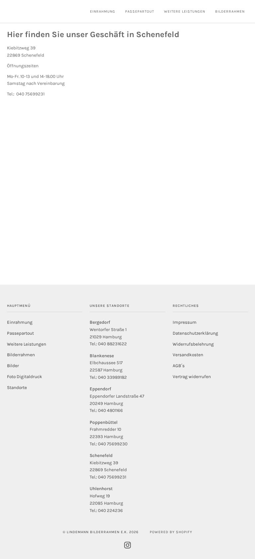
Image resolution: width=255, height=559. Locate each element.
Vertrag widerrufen (192, 376)
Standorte (17, 387)
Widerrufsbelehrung (193, 344)
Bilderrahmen (21, 354)
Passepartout (20, 333)
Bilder (13, 365)
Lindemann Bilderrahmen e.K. (97, 532)
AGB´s (179, 365)
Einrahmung (20, 322)
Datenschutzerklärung (195, 333)
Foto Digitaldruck (24, 376)
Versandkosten (188, 354)
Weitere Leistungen (26, 344)
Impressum (185, 322)
